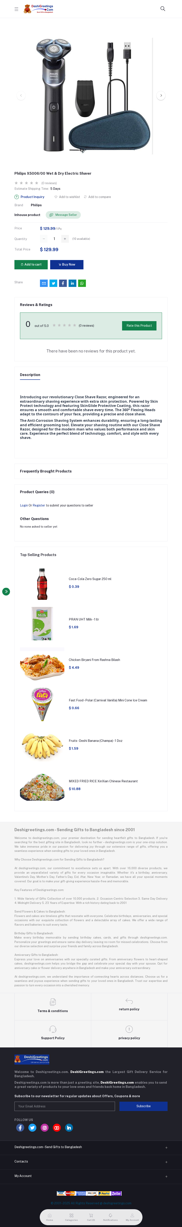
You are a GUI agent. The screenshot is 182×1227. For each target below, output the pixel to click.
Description (30, 375)
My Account (23, 1176)
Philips (36, 205)
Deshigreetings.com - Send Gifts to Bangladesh (48, 1147)
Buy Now (68, 264)
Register (39, 505)
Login (24, 505)
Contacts (21, 1161)
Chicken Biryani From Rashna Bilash (94, 660)
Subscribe (143, 1106)
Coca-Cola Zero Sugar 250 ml (90, 579)
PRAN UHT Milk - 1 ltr (84, 619)
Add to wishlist (69, 197)
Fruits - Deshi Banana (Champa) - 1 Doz (96, 741)
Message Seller (66, 214)
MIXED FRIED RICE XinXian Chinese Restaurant (103, 781)
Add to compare (99, 197)
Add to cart (33, 264)
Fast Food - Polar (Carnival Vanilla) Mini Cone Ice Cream (108, 700)
